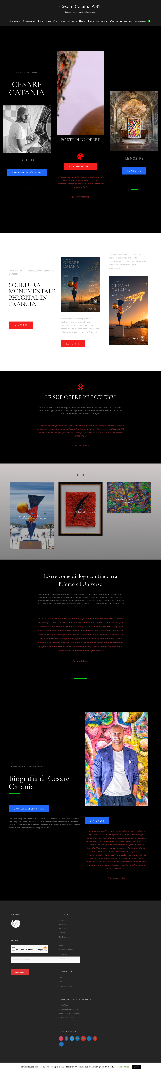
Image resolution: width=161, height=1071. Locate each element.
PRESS (115, 21)
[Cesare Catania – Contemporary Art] (81, 9)
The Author (62, 928)
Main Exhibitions (64, 937)
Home (60, 920)
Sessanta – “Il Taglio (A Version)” (32, 512)
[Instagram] (61, 1038)
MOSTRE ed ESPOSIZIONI (66, 21)
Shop (60, 977)
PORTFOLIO (44, 21)
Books (60, 941)
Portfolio (61, 933)
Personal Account (65, 986)
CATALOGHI (127, 21)
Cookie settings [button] (123, 1067)
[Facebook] (66, 1038)
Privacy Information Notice (68, 1009)
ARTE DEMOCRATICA (98, 21)
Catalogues (62, 954)
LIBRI (83, 21)
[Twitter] (72, 1038)
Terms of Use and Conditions (69, 1013)
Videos (61, 945)
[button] (77, 475)
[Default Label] (77, 1038)
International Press (65, 950)
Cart (60, 981)
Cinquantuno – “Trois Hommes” (129, 507)
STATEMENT (29, 21)
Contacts (61, 958)
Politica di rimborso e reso (68, 1018)
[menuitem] (150, 21)
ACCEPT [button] (136, 1067)
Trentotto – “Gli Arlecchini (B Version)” (80, 500)
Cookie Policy (63, 1005)
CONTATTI (141, 21)
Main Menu (62, 924)
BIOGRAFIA (16, 21)
